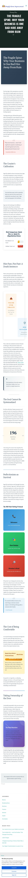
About (2, 855)
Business (4, 806)
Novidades (5, 819)
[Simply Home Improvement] (13, 5)
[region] (14, 867)
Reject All (14, 875)
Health (3, 815)
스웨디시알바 (20, 362)
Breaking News (13, 12)
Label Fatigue (5, 837)
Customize (14, 871)
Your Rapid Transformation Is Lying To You (12, 846)
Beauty (4, 799)
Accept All (14, 867)
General (4, 812)
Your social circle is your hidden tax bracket (13, 829)
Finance (4, 809)
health (3, 783)
